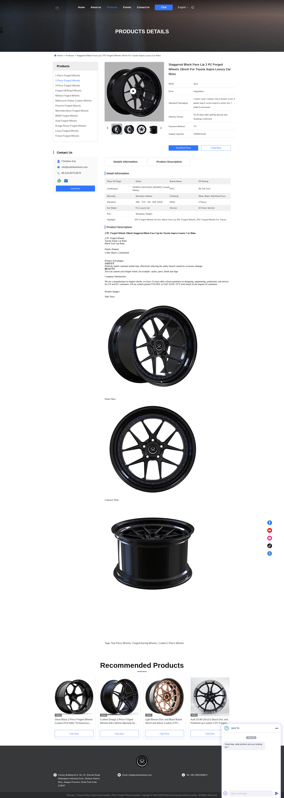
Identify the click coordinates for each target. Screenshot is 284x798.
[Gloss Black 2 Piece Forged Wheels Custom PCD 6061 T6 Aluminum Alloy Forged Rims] (74, 697)
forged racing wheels (144, 643)
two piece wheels (121, 643)
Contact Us (143, 7)
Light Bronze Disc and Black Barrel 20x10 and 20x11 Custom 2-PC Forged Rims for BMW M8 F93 (163, 721)
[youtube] (269, 530)
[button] (58, 703)
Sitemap (70, 795)
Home (81, 7)
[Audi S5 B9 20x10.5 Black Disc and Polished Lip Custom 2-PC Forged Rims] (210, 697)
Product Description (169, 161)
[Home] (57, 7)
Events (127, 7)
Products (112, 7)
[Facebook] (269, 522)
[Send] (276, 793)
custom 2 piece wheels (171, 643)
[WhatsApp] (59, 180)
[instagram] (269, 538)
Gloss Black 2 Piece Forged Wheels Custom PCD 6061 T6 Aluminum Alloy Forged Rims (74, 721)
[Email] (66, 180)
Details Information (125, 161)
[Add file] (225, 793)
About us (96, 7)
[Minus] (276, 728)
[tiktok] (269, 546)
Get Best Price (183, 148)
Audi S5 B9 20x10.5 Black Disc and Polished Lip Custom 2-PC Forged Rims (209, 721)
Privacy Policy (83, 795)
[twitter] (269, 553)
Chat (163, 7)
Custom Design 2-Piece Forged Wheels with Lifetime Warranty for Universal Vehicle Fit (117, 721)
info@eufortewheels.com (75, 167)
